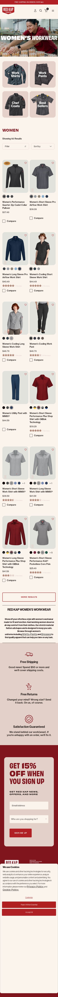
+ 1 (23, 483)
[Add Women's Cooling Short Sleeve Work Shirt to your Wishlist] (52, 235)
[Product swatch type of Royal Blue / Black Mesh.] (46, 407)
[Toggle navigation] (53, 10)
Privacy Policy (35, 886)
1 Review (18, 286)
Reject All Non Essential (29, 905)
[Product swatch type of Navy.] (9, 197)
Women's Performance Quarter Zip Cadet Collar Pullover (14, 205)
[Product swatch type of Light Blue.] (44, 197)
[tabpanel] (29, 370)
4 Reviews (46, 500)
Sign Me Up (20, 832)
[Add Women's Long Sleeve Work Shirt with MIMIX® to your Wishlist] (52, 449)
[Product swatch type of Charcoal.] (32, 197)
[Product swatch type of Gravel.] (38, 268)
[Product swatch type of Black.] (4, 197)
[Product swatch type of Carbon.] (12, 197)
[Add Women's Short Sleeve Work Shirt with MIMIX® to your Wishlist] (25, 449)
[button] (35, 10)
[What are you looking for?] (41, 10)
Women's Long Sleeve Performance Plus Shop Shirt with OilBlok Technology (14, 562)
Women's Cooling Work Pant (41, 345)
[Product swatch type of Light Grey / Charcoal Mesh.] (42, 407)
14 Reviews (46, 572)
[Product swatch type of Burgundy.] (34, 552)
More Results (29, 597)
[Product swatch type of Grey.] (36, 197)
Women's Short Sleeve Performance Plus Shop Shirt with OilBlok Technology (41, 418)
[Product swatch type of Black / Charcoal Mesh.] (31, 407)
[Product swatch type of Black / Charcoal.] (3, 552)
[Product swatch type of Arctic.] (34, 268)
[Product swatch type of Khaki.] (40, 197)
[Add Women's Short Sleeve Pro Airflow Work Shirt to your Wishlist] (52, 163)
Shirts (25, 634)
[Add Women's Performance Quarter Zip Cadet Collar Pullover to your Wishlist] (25, 163)
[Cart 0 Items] (46, 11)
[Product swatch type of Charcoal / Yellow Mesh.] (34, 407)
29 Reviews (46, 355)
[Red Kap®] (8, 10)
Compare (11, 221)
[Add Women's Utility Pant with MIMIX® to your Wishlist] (25, 374)
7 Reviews (46, 431)
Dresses (46, 634)
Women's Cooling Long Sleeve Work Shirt (13, 345)
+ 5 (51, 552)
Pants (33, 634)
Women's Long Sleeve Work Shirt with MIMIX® (41, 490)
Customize (29, 897)
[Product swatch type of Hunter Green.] (46, 552)
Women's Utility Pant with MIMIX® (14, 415)
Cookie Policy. (11, 889)
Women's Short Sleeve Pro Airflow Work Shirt (43, 203)
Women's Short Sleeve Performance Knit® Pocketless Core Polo (41, 561)
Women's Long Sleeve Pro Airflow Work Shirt (15, 276)
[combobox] (29, 819)
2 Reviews (46, 286)
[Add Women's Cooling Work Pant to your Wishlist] (52, 304)
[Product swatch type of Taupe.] (43, 339)
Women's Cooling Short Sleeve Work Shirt (41, 276)
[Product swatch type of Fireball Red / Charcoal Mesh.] (38, 407)
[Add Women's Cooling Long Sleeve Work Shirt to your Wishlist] (25, 304)
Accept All (29, 912)
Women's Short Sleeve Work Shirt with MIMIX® (14, 490)
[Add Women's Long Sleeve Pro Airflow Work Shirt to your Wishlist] (25, 235)
